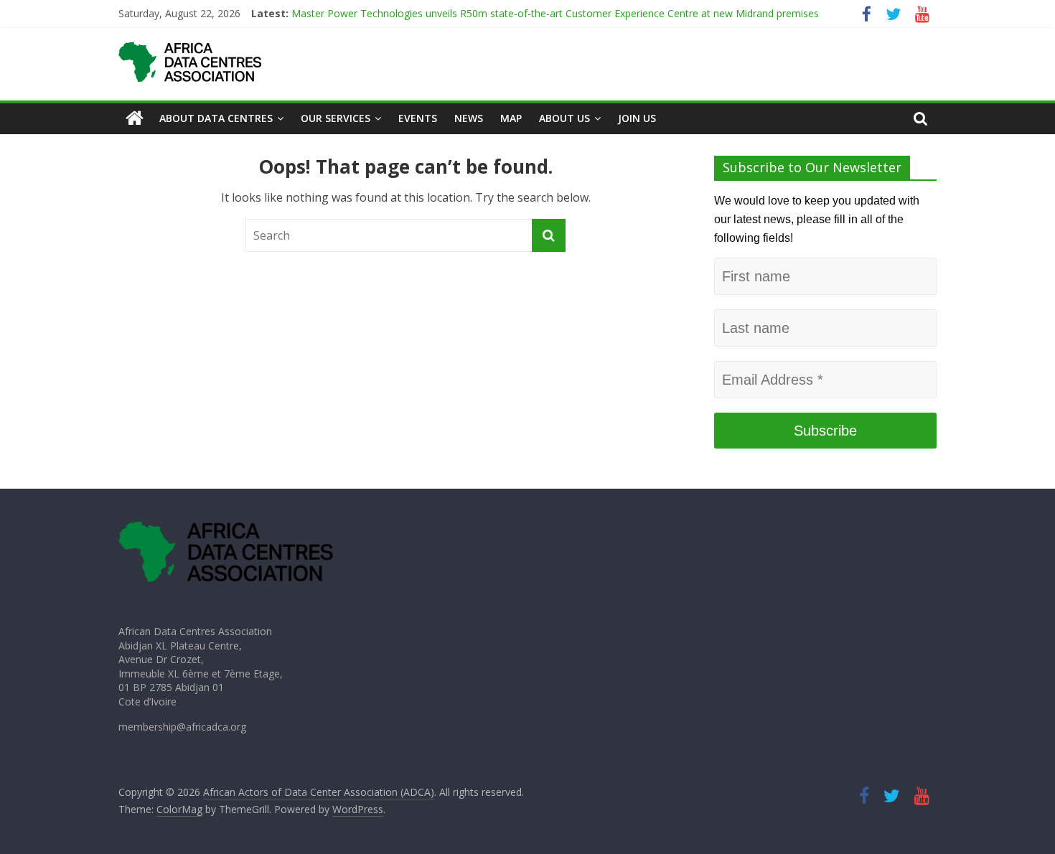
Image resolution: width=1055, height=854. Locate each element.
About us (564, 118)
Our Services (335, 118)
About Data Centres (216, 118)
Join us (637, 118)
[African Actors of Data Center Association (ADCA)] (134, 118)
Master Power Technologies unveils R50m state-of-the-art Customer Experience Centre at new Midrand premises (556, 13)
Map (511, 118)
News (468, 118)
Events (417, 118)
